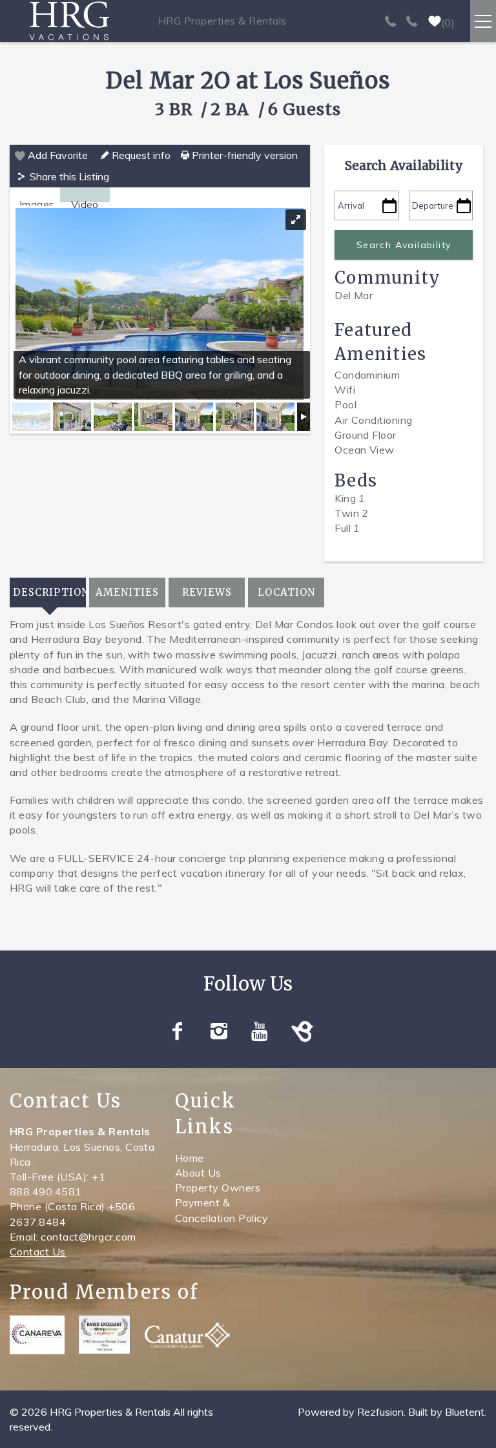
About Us (198, 1172)
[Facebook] (178, 1031)
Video (85, 204)
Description (49, 592)
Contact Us (38, 1251)
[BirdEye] (303, 1031)
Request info (139, 155)
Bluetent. (465, 1411)
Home (189, 1157)
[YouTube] (262, 1031)
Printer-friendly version (243, 155)
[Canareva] (37, 1335)
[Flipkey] (104, 1335)
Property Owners (217, 1187)
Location (286, 592)
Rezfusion (380, 1411)
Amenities (127, 592)
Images (37, 204)
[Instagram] (220, 1031)
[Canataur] (187, 1335)
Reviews (207, 592)
